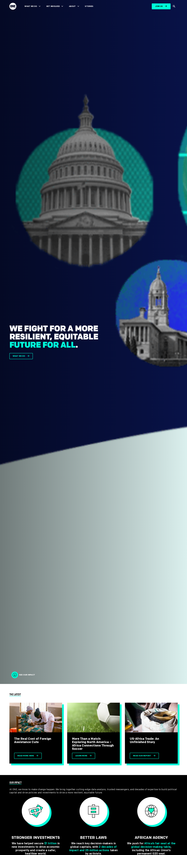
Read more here (25, 756)
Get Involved (53, 6)
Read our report (142, 756)
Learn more (81, 756)
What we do (19, 356)
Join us (159, 6)
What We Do (31, 6)
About (72, 6)
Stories (89, 6)
